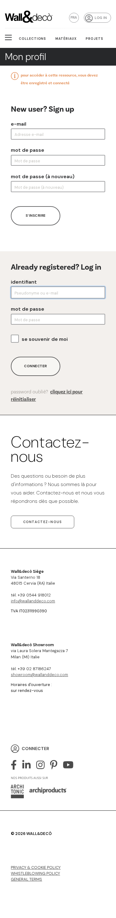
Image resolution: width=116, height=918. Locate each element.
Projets (94, 39)
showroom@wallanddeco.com (39, 674)
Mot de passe (27, 150)
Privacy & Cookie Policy (36, 867)
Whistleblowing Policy (35, 873)
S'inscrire (36, 215)
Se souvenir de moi (45, 339)
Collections (32, 39)
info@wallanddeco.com (33, 601)
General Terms (26, 879)
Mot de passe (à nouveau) (43, 176)
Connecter (35, 366)
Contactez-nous (42, 522)
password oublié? (47, 395)
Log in (101, 18)
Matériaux (66, 39)
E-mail (18, 124)
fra (74, 17)
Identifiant (24, 282)
